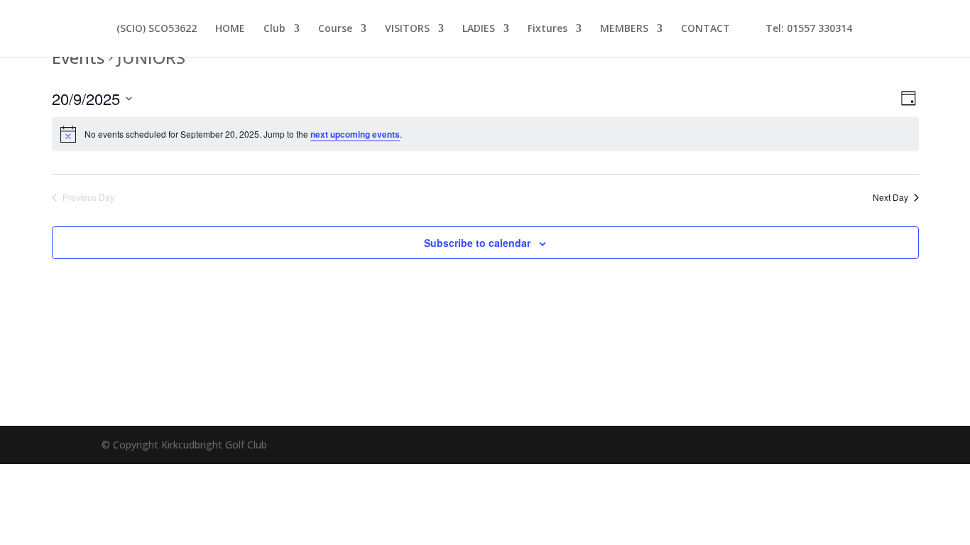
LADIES (478, 29)
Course (335, 29)
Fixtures (547, 29)
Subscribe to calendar (477, 243)
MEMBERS (624, 29)
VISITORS (407, 29)
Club (274, 29)
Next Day (890, 197)
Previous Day (88, 197)
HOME (230, 29)
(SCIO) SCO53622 (156, 29)
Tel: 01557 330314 (800, 29)
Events (78, 57)
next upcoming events (355, 134)
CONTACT (705, 29)
